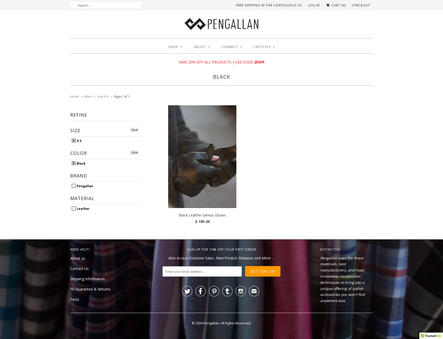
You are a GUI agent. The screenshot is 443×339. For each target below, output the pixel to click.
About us (77, 258)
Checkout (361, 5)
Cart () (338, 5)
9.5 (78, 141)
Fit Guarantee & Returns (90, 289)
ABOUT (200, 46)
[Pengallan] (221, 25)
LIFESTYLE (262, 46)
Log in (314, 5)
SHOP (173, 46)
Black (221, 76)
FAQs (74, 299)
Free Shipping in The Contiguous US (269, 5)
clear (134, 130)
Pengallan (84, 186)
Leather (83, 208)
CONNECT (229, 46)
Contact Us (79, 268)
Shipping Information (87, 278)
